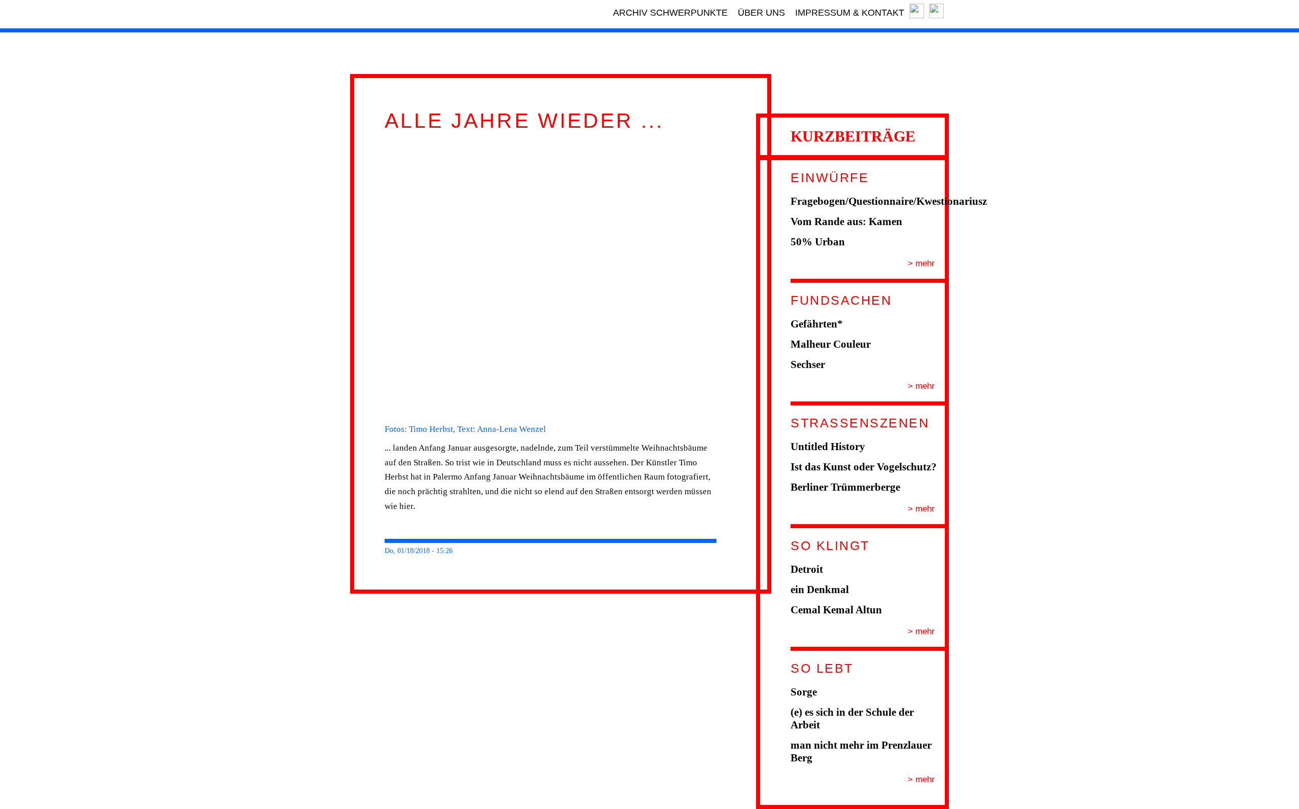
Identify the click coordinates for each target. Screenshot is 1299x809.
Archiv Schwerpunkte (670, 13)
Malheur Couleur (831, 344)
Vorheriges (371, 278)
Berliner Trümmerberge (845, 487)
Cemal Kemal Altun (836, 610)
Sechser (808, 364)
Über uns (761, 13)
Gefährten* (817, 324)
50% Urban (818, 242)
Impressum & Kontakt (849, 13)
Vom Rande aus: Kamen (846, 221)
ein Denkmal (820, 589)
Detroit (807, 569)
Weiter (730, 278)
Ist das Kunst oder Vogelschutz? (864, 467)
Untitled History (828, 446)
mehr (924, 263)
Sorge (804, 692)
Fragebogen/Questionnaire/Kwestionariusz (889, 201)
